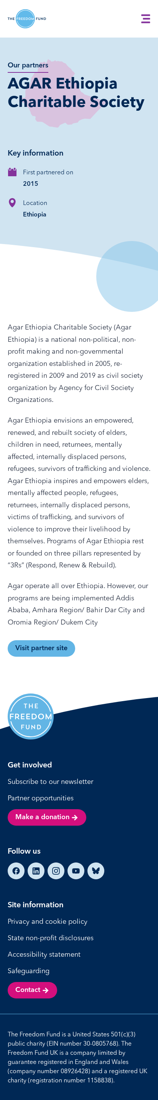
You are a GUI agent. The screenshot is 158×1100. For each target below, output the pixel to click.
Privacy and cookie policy (47, 921)
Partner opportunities (41, 797)
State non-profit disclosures (51, 937)
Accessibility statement (44, 954)
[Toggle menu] (145, 18)
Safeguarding (28, 970)
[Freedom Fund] (27, 18)
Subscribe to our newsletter (50, 781)
